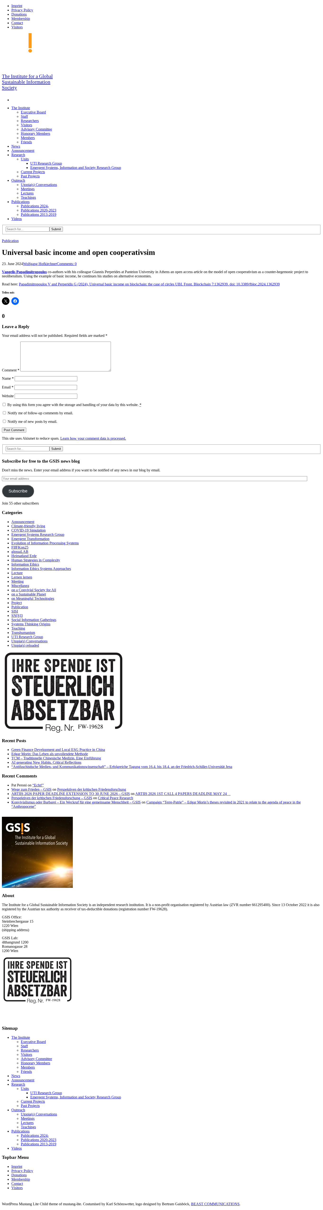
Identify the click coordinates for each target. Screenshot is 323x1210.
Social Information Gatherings (33, 620)
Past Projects (30, 176)
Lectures (27, 193)
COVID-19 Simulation (28, 530)
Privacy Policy (22, 10)
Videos (16, 219)
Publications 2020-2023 (38, 210)
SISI (14, 611)
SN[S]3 (17, 616)
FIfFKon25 (19, 547)
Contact (17, 23)
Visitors (17, 27)
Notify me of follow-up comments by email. (40, 413)
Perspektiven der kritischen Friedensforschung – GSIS (51, 798)
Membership (20, 19)
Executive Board (33, 112)
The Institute (20, 108)
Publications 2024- (35, 206)
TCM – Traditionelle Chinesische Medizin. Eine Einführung (56, 758)
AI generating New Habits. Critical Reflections (46, 762)
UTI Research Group (46, 163)
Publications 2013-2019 (38, 214)
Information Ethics (25, 564)
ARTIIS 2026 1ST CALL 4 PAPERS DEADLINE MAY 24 (183, 794)
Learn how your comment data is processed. (93, 438)
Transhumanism (23, 633)
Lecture (17, 573)
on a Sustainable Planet (28, 594)
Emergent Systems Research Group (37, 535)
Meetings (28, 189)
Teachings (28, 197)
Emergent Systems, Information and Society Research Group (75, 168)
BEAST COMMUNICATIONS (215, 1204)
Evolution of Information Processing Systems (45, 543)
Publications (20, 202)
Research (18, 155)
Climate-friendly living (28, 526)
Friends (26, 142)
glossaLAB (19, 552)
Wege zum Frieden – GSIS (31, 789)
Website (8, 396)
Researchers (30, 121)
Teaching (18, 628)
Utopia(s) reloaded (25, 645)
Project (16, 603)
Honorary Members (35, 133)
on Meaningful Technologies (32, 598)
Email (7, 387)
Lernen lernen (21, 577)
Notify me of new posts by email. (32, 422)
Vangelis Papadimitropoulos (24, 272)
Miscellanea (20, 586)
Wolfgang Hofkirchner (40, 264)
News (15, 146)
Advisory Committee (36, 129)
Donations (19, 14)
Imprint (16, 6)
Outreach (18, 180)
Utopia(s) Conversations (39, 185)
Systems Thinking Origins (30, 624)
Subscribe (18, 491)
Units (25, 159)
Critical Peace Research (115, 798)
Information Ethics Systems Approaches (41, 569)
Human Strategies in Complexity (35, 560)
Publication (10, 241)
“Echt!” (38, 785)
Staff (24, 116)
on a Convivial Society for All (33, 590)
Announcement (22, 151)
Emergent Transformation (30, 539)
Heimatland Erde (24, 556)
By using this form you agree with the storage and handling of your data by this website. (74, 405)
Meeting (17, 581)
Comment (10, 370)
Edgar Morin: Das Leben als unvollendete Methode (49, 754)
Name (8, 378)
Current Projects (33, 172)
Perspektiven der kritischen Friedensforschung (91, 789)
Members (28, 138)
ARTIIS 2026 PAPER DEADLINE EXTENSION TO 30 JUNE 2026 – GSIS (70, 794)
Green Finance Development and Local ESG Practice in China (58, 750)
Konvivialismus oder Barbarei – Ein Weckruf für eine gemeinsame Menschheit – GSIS (76, 802)
